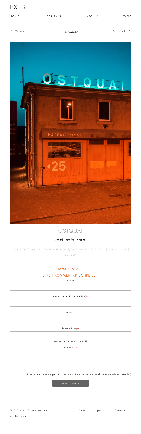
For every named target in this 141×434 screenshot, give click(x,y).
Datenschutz (121, 410)
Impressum (100, 410)
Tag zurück (119, 31)
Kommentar (43, 347)
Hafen (70, 240)
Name (42, 280)
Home (14, 16)
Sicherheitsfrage (44, 328)
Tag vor (19, 31)
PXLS (18, 7)
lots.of (18, 416)
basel (60, 240)
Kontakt (82, 410)
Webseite (70, 312)
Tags (127, 16)
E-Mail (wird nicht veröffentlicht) (49, 296)
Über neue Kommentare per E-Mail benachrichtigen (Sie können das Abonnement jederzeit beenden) (79, 374)
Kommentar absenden (70, 383)
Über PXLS (53, 16)
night (82, 240)
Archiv (92, 16)
